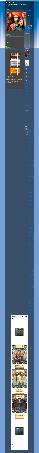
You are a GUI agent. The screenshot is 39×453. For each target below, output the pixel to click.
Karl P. (32, 209)
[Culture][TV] (7, 37)
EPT (32, 179)
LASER (29, 217)
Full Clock (32, 189)
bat (32, 144)
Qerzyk (29, 250)
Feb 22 (27, 102)
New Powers (30, 240)
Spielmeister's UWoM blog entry (28, 47)
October (27, 114)
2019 (25, 76)
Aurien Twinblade (30, 142)
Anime (32, 138)
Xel (32, 309)
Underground (30, 294)
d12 (31, 165)
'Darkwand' (32, 120)
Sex (29, 262)
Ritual (31, 255)
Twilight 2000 (32, 293)
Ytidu (32, 312)
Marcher (30, 227)
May (26, 110)
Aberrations (30, 130)
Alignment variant (30, 135)
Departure (30, 168)
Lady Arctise (31, 216)
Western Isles (31, 302)
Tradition (32, 290)
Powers (32, 247)
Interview (30, 204)
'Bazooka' (30, 120)
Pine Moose (32, 244)
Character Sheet (26, 27)
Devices (32, 168)
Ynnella (29, 312)
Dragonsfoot (30, 171)
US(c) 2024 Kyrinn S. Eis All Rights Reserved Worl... (29, 99)
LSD (32, 224)
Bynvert (32, 152)
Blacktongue (30, 148)
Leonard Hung (30, 220)
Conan (29, 160)
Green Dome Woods (31, 197)
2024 (25, 80)
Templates (32, 278)
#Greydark (32, 124)
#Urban (29, 127)
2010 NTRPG (31, 127)
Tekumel (30, 277)
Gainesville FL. (31, 191)
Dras (31, 171)
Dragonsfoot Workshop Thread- (27, 43)
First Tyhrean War (31, 187)
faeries (29, 183)
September (27, 113)
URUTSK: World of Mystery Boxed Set (28, 28)
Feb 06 (27, 86)
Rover (31, 256)
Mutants (29, 238)
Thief (29, 288)
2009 (25, 68)
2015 (25, 73)
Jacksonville (30, 205)
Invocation (32, 204)
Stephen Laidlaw (31, 272)
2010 (25, 69)
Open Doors (30, 242)
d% (30, 165)
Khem (32, 211)
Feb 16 (27, 94)
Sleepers (29, 267)
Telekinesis (30, 278)
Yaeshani (32, 310)
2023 (25, 79)
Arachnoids (32, 140)
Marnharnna (30, 228)
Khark (30, 211)
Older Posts (21, 89)
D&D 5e (29, 165)
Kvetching (30, 215)
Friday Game (30, 189)
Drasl (32, 171)
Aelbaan (30, 132)
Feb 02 (27, 83)
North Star (32, 240)
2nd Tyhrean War (30, 128)
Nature (32, 239)
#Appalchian (30, 123)
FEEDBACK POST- (27, 44)
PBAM (30, 243)
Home (15, 89)
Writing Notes (30, 309)
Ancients (30, 138)
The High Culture (30, 283)
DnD (32, 169)
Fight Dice (30, 185)
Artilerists (32, 141)
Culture (31, 164)
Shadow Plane (31, 262)
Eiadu (32, 175)
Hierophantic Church (31, 201)
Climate (32, 157)
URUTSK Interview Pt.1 (30, 39)
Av (32, 142)
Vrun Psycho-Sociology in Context (28, 32)
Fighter (32, 185)
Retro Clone (30, 254)
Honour (29, 203)
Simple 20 (30, 264)
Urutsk (30, 295)
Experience (30, 180)
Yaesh (30, 310)
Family (32, 183)
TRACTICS (30, 290)
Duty (29, 175)
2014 (25, 72)
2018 (25, 75)
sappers (29, 258)
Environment (30, 179)
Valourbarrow (30, 296)
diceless (30, 169)
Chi (32, 156)
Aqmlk (29, 140)
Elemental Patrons (31, 176)
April (26, 109)
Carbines (30, 153)
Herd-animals (32, 200)
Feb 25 (27, 104)
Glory (32, 195)
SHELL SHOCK (31, 263)
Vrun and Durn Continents (27, 26)
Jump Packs (30, 208)
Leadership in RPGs (31, 219)
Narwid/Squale (30, 239)
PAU (29, 243)
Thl (30, 288)
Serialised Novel (31, 260)
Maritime (32, 227)
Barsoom (31, 144)
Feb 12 (27, 91)
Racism (29, 251)
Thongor (32, 288)
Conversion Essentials (31, 161)
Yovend (31, 312)
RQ (32, 256)
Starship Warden (31, 271)
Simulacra (32, 264)
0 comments (15, 35)
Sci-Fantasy (32, 258)
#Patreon (32, 126)
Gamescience (32, 192)
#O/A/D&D (30, 126)
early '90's (31, 175)
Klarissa (32, 213)
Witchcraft (30, 305)
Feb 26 (27, 105)
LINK (6, 41)
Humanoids (32, 203)
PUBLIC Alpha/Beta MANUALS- (28, 48)
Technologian (31, 276)
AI (32, 134)
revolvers (30, 255)
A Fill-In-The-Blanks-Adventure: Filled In (28, 42)
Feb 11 (27, 90)
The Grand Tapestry (12, 3)
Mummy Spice (30, 236)
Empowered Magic (31, 177)
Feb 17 (27, 95)
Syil (32, 274)
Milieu (29, 233)
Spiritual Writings (31, 270)
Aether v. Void (31, 133)
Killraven (32, 212)
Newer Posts (8, 89)
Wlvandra (30, 306)
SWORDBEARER (30, 274)
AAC (32, 128)
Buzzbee (29, 152)
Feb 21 (27, 101)
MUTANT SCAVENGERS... (27, 34)
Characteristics (30, 156)
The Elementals (31, 280)
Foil (29, 188)
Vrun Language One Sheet (27, 25)
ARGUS (29, 141)
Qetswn (32, 250)
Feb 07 (27, 87)
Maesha (32, 225)
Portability (30, 247)
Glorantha (30, 195)
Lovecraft (30, 224)
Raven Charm (32, 251)
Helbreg (30, 200)
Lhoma (32, 220)
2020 (25, 77)
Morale (32, 235)
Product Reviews (31, 248)
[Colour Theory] (8, 50)
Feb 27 (27, 106)
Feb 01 (27, 82)
